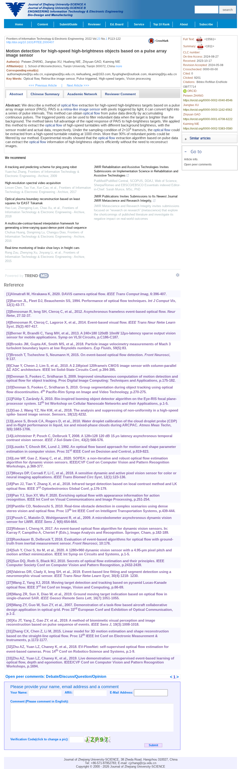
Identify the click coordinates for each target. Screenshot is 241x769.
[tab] (16, 94)
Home (19, 24)
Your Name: (19, 692)
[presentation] (16, 94)
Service (139, 24)
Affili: (69, 692)
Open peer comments (198, 164)
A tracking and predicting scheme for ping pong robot (41, 167)
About (184, 24)
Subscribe (206, 24)
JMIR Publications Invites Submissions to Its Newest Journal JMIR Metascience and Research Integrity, (135, 198)
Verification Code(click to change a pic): (39, 739)
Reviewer (94, 24)
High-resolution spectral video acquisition (33, 183)
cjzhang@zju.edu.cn (142, 763)
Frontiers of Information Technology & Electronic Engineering (45, 38)
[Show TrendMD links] (178, 275)
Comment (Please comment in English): (39, 701)
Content (42, 24)
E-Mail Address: (122, 692)
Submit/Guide (68, 24)
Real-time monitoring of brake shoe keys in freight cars (42, 248)
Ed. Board (116, 24)
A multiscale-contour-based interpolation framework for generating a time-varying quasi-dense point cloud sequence (46, 225)
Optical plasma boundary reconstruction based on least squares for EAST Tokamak (42, 201)
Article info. (191, 159)
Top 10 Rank (161, 24)
